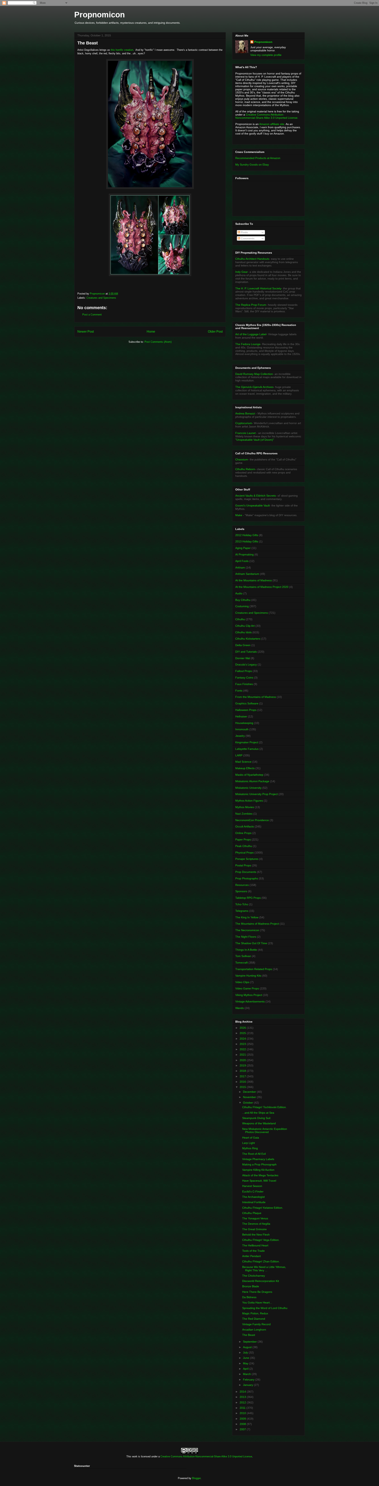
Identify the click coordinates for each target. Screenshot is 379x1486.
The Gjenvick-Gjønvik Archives (254, 387)
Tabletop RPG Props (248, 897)
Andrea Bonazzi (245, 413)
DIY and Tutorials (246, 651)
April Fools (242, 561)
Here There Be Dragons (257, 1291)
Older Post (215, 331)
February (249, 1379)
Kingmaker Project (246, 742)
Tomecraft (241, 962)
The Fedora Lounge (247, 344)
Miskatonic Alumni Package (252, 781)
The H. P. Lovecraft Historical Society (258, 288)
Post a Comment (92, 314)
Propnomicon (99, 14)
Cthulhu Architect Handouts (252, 258)
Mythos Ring (250, 1148)
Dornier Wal (242, 658)
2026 (243, 1027)
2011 (243, 1407)
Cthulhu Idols (243, 632)
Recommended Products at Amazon (257, 158)
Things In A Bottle (246, 949)
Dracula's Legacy (246, 664)
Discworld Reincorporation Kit (260, 1281)
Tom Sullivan (243, 956)
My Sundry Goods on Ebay (252, 164)
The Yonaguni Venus (255, 1218)
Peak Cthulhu (243, 846)
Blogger (196, 1478)
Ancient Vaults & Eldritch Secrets (255, 495)
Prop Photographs (246, 878)
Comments (247, 238)
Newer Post (85, 331)
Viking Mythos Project (248, 995)
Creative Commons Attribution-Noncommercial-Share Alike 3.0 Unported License (206, 1456)
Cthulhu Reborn (245, 469)
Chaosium (241, 459)
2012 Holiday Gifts (246, 535)
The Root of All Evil (254, 1153)
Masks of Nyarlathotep (249, 774)
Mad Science (243, 761)
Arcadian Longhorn (254, 1329)
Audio (238, 593)
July (246, 1352)
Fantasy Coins (244, 677)
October (248, 1102)
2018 (243, 1070)
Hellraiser (241, 716)
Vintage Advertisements (250, 1001)
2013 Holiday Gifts (246, 541)
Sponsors (241, 891)
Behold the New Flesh (256, 1234)
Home (151, 331)
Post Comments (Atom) (158, 341)
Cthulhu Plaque (251, 1213)
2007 (243, 1429)
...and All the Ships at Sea (258, 1112)
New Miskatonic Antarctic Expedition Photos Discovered (264, 1130)
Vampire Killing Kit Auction (258, 1169)
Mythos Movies (244, 807)
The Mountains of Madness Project (257, 923)
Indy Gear (241, 271)
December (250, 1091)
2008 (243, 1424)
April (246, 1368)
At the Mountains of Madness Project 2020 (261, 586)
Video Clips (242, 982)
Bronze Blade (250, 1286)
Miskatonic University (248, 787)
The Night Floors (245, 936)
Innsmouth (242, 729)
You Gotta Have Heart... (257, 1302)
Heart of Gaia (250, 1137)
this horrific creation (122, 49)
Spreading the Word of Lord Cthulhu (264, 1308)
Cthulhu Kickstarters (247, 638)
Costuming (242, 606)
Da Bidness (249, 1297)
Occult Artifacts (244, 826)
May (246, 1363)
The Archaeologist (253, 1196)
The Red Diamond (253, 1318)
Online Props (243, 833)
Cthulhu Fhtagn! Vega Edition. (261, 1239)
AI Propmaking (244, 554)
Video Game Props (247, 988)
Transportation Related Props (253, 969)
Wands (239, 1008)
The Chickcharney (253, 1275)
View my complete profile (265, 54)
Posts (244, 232)
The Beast (248, 1334)
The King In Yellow (246, 917)
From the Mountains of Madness (255, 696)
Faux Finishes (244, 684)
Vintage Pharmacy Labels (258, 1159)
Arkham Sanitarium (247, 573)
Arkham (240, 567)
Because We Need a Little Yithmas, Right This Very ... (264, 1268)
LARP (238, 755)
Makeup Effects (245, 768)
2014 (243, 1391)
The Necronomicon (247, 930)
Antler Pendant (251, 1256)
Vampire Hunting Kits (248, 975)
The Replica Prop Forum (250, 304)
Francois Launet (245, 433)
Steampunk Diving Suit (256, 1118)
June (246, 1357)
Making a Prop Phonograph (259, 1164)
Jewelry (240, 735)
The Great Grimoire (254, 1229)
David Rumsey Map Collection (254, 373)
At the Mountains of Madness (253, 580)
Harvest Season (252, 1186)
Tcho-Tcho (241, 904)
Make (239, 515)
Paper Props (243, 839)
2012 (243, 1402)
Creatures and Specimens (101, 297)
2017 (243, 1076)
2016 (243, 1081)
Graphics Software (246, 703)
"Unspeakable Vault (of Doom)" (254, 439)
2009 (243, 1418)
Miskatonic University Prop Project (256, 794)
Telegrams (241, 910)
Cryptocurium (243, 423)
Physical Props (244, 852)
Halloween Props (245, 709)
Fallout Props (243, 671)
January (248, 1384)
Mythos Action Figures (249, 800)
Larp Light (248, 1142)
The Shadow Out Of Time (251, 943)
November (250, 1097)
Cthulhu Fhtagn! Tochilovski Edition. (264, 1107)
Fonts (238, 690)
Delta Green (242, 645)
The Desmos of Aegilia (256, 1223)
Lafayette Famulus (247, 748)
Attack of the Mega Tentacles (260, 1175)
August (247, 1347)
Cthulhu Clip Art (245, 625)
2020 (243, 1060)
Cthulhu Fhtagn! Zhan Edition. (261, 1261)
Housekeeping (244, 723)
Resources (242, 885)
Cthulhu (240, 619)
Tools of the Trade (253, 1250)
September (250, 1341)
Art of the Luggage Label (250, 334)
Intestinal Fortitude (253, 1202)
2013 (243, 1396)
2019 (243, 1065)
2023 (243, 1044)
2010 (243, 1413)
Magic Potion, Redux (255, 1313)
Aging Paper (243, 548)
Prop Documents (245, 871)
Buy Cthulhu (242, 599)
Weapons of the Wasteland (259, 1123)
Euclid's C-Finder (253, 1191)
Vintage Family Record (256, 1324)
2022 (243, 1049)
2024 (243, 1038)
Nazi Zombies (243, 813)
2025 (243, 1033)
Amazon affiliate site (271, 124)
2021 (243, 1054)
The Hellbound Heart (255, 1245)
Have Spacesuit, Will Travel (259, 1180)
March (247, 1374)
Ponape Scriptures (246, 858)
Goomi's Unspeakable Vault (252, 505)
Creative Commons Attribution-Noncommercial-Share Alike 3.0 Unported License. (266, 116)
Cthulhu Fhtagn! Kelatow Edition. (262, 1207)
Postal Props (243, 865)
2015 (243, 1087)
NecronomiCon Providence (252, 820)
